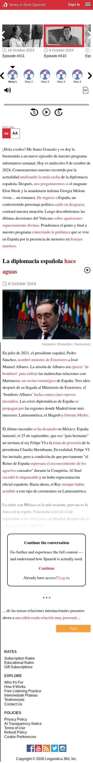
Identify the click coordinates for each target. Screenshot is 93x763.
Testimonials (14, 700)
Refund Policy (15, 732)
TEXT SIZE (8, 127)
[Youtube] (38, 748)
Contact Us (13, 704)
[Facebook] (30, 748)
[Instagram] (62, 748)
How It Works (15, 687)
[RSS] (46, 748)
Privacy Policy (15, 719)
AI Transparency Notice (23, 724)
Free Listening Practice (22, 691)
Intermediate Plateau (20, 695)
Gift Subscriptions (18, 667)
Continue (47, 568)
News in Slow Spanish (11, 5)
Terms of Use (14, 728)
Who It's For (13, 682)
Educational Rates (19, 663)
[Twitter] (54, 748)
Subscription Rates (19, 658)
